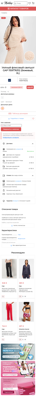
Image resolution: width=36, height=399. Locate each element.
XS (20, 296)
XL (3, 296)
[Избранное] (29, 3)
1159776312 (23, 81)
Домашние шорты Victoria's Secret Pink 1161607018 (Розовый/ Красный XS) (25, 334)
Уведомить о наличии (11, 129)
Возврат (15, 201)
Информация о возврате (11, 137)
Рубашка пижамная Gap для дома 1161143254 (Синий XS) (26, 290)
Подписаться (8, 392)
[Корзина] (33, 3)
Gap (19, 234)
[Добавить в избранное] (33, 118)
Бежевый (2, 108)
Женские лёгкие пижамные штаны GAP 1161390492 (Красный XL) (9, 334)
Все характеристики (19, 245)
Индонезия (21, 238)
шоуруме (19, 181)
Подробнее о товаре (17, 118)
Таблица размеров (20, 114)
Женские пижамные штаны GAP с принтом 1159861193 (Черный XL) (9, 290)
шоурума (19, 149)
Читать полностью (19, 225)
